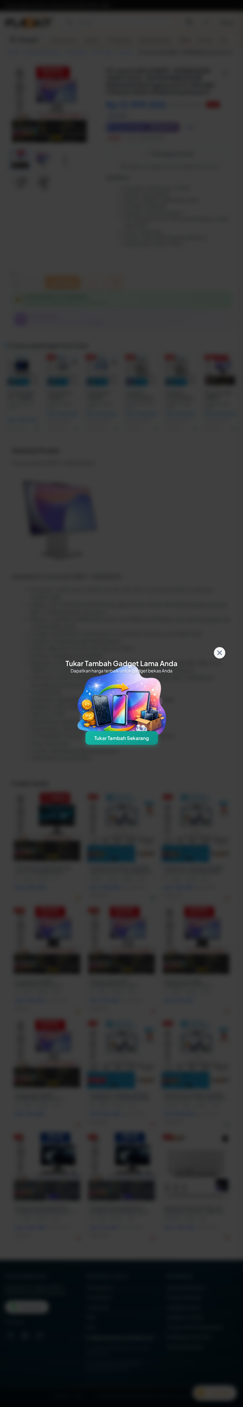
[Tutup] (219, 653)
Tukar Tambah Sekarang (121, 738)
